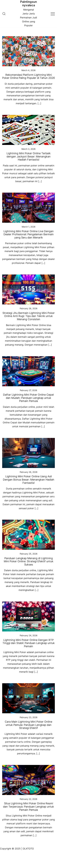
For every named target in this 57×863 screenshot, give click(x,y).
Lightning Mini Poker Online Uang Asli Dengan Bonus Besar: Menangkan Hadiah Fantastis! (28, 479)
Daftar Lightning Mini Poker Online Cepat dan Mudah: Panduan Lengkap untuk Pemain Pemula (28, 397)
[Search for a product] (4, 14)
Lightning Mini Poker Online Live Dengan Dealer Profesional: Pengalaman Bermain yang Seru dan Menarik (29, 234)
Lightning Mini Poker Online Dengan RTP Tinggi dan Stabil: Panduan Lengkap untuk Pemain (28, 643)
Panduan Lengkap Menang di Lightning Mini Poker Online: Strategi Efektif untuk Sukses (28, 561)
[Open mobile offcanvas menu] (53, 14)
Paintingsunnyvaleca (28, 3)
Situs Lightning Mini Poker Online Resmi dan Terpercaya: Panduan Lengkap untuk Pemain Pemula (28, 806)
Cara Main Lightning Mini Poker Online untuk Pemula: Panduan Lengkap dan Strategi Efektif (28, 724)
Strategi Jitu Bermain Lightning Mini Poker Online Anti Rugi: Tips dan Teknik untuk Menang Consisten (28, 316)
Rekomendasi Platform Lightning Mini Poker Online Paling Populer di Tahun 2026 (28, 76)
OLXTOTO (28, 848)
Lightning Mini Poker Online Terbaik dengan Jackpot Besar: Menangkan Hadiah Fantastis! (29, 156)
